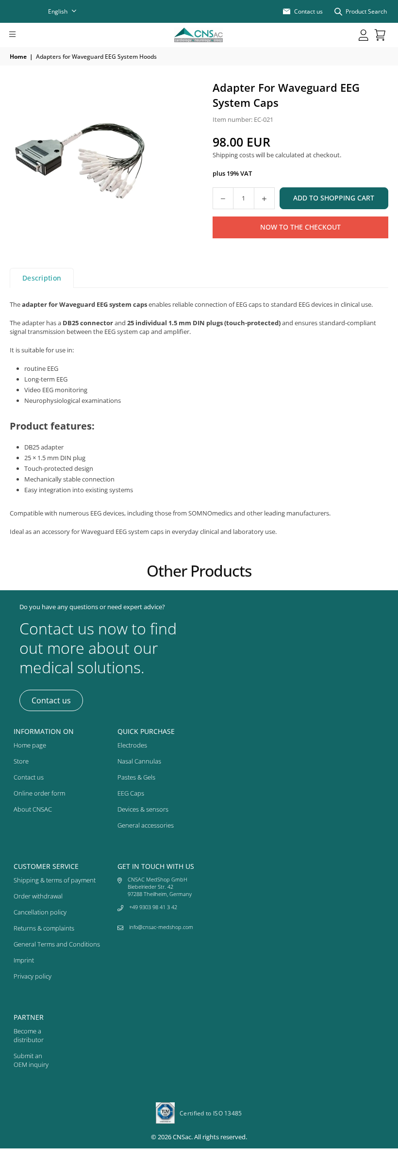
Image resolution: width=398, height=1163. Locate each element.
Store (21, 761)
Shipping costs (233, 154)
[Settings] (363, 35)
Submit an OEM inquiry (31, 1060)
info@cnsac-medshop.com (161, 926)
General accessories (145, 825)
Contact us (51, 700)
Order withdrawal (38, 896)
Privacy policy (32, 976)
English (57, 11)
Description (41, 277)
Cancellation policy (40, 912)
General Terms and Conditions (57, 944)
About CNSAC (33, 809)
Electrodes (132, 745)
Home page (30, 745)
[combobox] (68, 11)
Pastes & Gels (136, 777)
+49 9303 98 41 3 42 (153, 907)
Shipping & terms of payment (55, 880)
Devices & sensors (142, 809)
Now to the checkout (300, 227)
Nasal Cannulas (139, 761)
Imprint (24, 960)
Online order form (39, 793)
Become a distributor (29, 1035)
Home (18, 56)
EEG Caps (130, 793)
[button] (25, 35)
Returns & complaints (44, 928)
